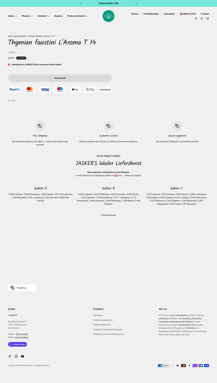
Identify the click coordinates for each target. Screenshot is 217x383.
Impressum (98, 315)
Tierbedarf (42, 16)
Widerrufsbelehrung (101, 325)
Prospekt (205, 14)
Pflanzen (26, 16)
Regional (58, 16)
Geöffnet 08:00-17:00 (108, 3)
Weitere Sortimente (76, 16)
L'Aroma (11, 52)
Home (10, 36)
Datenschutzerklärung (103, 320)
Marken (135, 14)
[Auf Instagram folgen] (16, 356)
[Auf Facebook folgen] (9, 356)
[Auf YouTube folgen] (22, 356)
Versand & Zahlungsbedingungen (108, 329)
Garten (11, 16)
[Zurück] (80, 3)
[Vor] (136, 3)
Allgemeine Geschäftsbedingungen (108, 334)
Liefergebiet (169, 14)
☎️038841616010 (188, 14)
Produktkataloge (151, 14)
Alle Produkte (20, 36)
